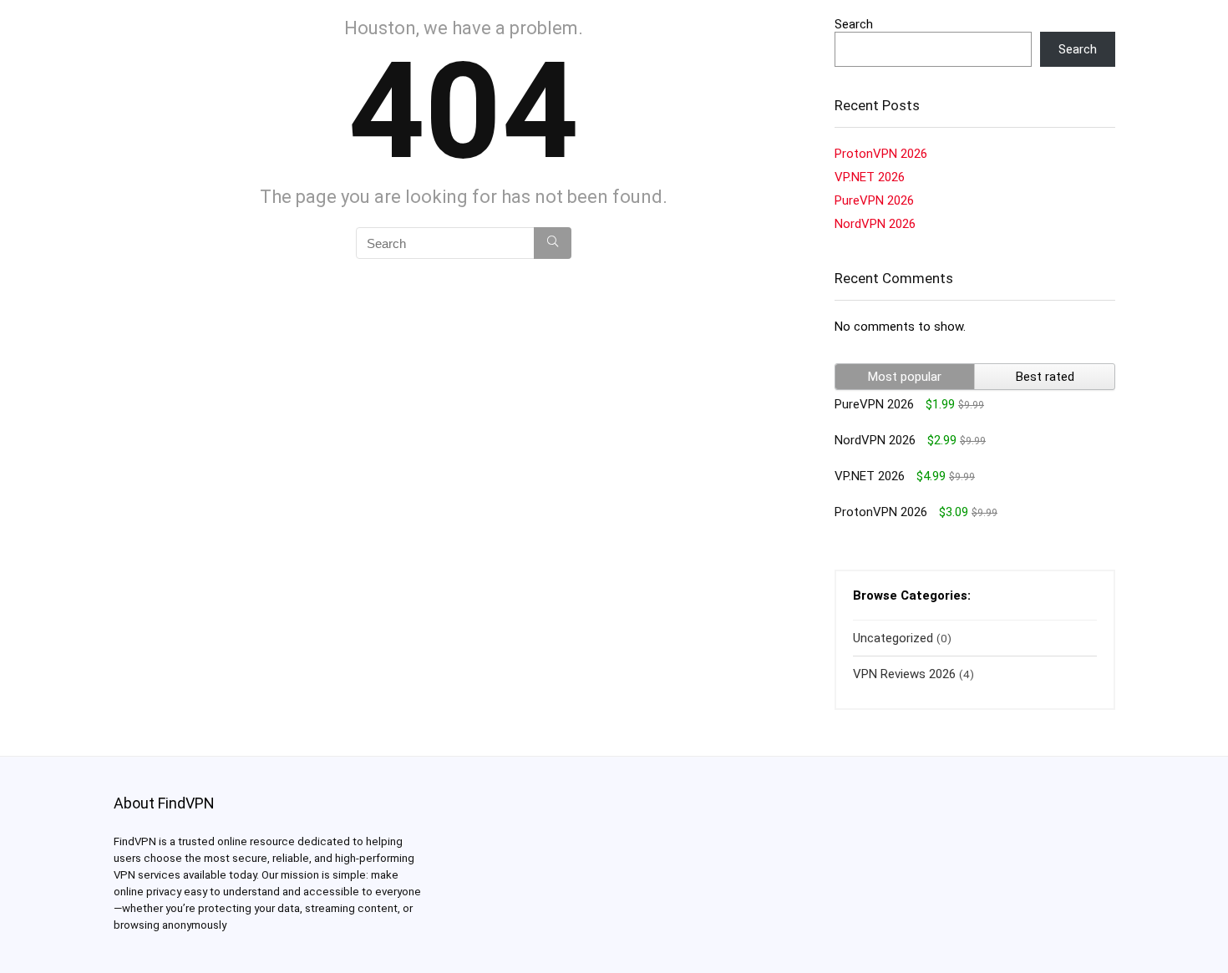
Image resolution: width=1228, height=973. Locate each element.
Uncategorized (893, 638)
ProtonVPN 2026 (881, 153)
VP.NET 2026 (870, 177)
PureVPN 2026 (874, 200)
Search (854, 24)
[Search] (552, 243)
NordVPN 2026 (875, 223)
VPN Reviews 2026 (904, 674)
